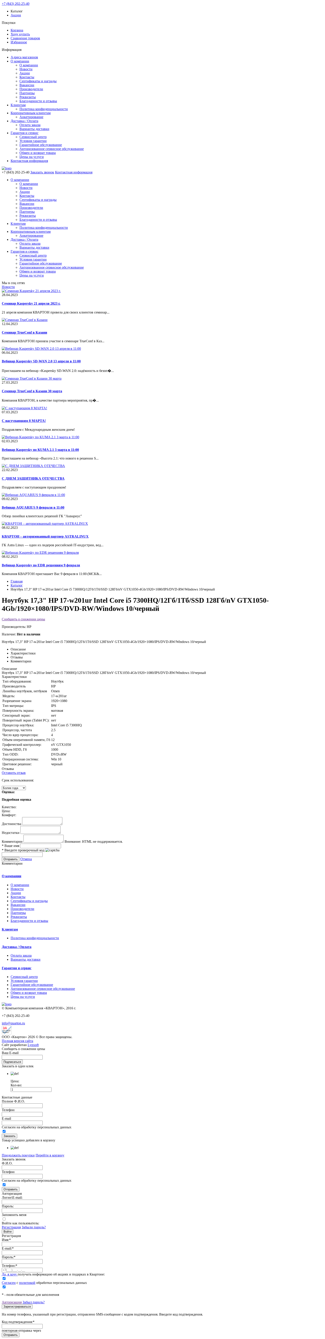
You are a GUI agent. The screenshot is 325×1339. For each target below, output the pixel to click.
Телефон (8, 1110)
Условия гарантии (33, 141)
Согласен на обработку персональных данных (36, 1127)
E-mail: (8, 1248)
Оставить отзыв (14, 773)
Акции (16, 15)
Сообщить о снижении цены (23, 619)
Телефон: (9, 1266)
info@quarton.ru (13, 1023)
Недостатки (10, 833)
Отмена (26, 859)
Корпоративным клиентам (31, 113)
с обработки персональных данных (44, 1283)
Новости (25, 69)
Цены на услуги (31, 157)
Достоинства (11, 824)
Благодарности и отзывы (38, 101)
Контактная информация (29, 161)
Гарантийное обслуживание (40, 145)
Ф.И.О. (7, 1163)
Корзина (17, 30)
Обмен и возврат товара (37, 153)
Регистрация (11, 1227)
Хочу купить (20, 34)
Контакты (26, 77)
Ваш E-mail (10, 1053)
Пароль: (8, 1206)
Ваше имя (10, 846)
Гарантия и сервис (24, 133)
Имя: (6, 1240)
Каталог (17, 585)
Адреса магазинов (24, 57)
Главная (17, 581)
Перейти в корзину (50, 1155)
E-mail (6, 1118)
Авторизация (12, 1302)
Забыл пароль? (34, 1302)
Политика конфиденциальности (43, 109)
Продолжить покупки (18, 1155)
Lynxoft (33, 1045)
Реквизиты (27, 97)
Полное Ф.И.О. (13, 1101)
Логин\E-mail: (12, 1197)
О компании (20, 61)
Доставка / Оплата (24, 121)
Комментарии (12, 841)
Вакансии (26, 85)
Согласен (9, 1283)
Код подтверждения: (18, 1322)
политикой (27, 1283)
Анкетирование (31, 117)
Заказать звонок (42, 172)
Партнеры (27, 93)
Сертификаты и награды (38, 81)
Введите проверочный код (23, 850)
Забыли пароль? (34, 1227)
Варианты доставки (34, 129)
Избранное (19, 42)
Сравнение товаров (25, 38)
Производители (31, 89)
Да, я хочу (10, 1274)
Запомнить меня (14, 1215)
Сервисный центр (33, 137)
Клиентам (18, 105)
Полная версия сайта (17, 1041)
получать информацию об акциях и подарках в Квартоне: (53, 1274)
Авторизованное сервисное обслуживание (51, 149)
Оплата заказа (29, 125)
